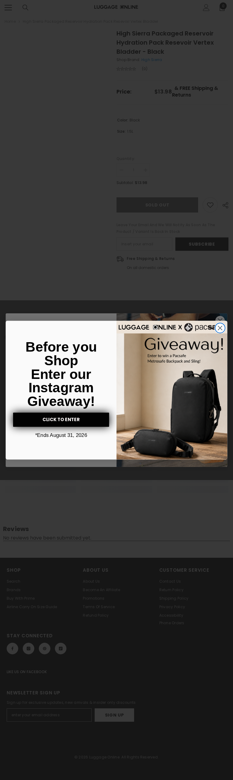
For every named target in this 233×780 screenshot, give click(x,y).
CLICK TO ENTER (61, 419)
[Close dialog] (220, 328)
